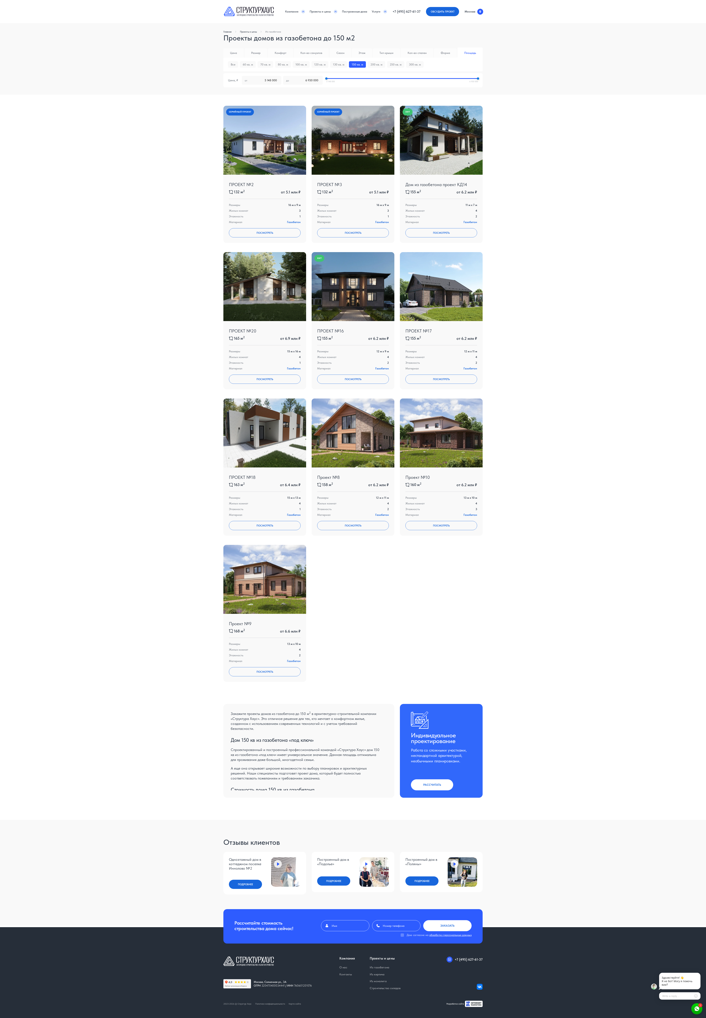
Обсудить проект (442, 11)
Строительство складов (385, 988)
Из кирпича (377, 974)
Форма (445, 53)
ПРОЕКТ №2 (241, 184)
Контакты (345, 974)
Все (233, 64)
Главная (227, 32)
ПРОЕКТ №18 (242, 477)
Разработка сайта (455, 1004)
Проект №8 (328, 477)
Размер (256, 53)
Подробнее (245, 884)
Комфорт (280, 53)
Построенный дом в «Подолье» (333, 861)
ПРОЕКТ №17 (418, 331)
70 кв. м (265, 64)
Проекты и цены (320, 11)
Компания (291, 11)
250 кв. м (396, 64)
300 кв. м (415, 64)
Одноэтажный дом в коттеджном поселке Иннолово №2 (245, 864)
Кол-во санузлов (311, 53)
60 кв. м (248, 64)
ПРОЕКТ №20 (242, 331)
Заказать (447, 925)
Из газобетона (273, 32)
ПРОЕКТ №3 (329, 184)
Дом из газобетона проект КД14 (436, 184)
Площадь (470, 53)
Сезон (340, 53)
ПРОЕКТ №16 (330, 331)
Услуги (376, 11)
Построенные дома (354, 11)
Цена (233, 53)
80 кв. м (283, 64)
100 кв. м (301, 64)
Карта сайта (295, 1004)
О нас (343, 967)
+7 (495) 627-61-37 (406, 11)
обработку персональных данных (450, 935)
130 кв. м (338, 64)
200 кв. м (376, 64)
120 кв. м (320, 64)
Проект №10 (417, 477)
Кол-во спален (417, 53)
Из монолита (378, 981)
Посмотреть (264, 232)
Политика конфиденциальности (270, 1004)
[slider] (326, 78)
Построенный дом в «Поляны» (421, 861)
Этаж (362, 53)
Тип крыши (386, 53)
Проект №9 (240, 623)
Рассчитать (432, 784)
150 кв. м (357, 64)
